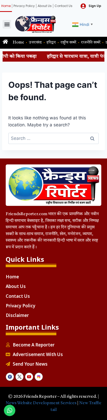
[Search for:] (53, 138)
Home (6, 6)
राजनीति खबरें (91, 43)
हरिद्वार (51, 43)
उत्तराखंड (35, 43)
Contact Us (63, 6)
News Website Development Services (41, 403)
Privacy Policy (24, 6)
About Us (45, 6)
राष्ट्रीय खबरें (68, 43)
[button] (7, 24)
